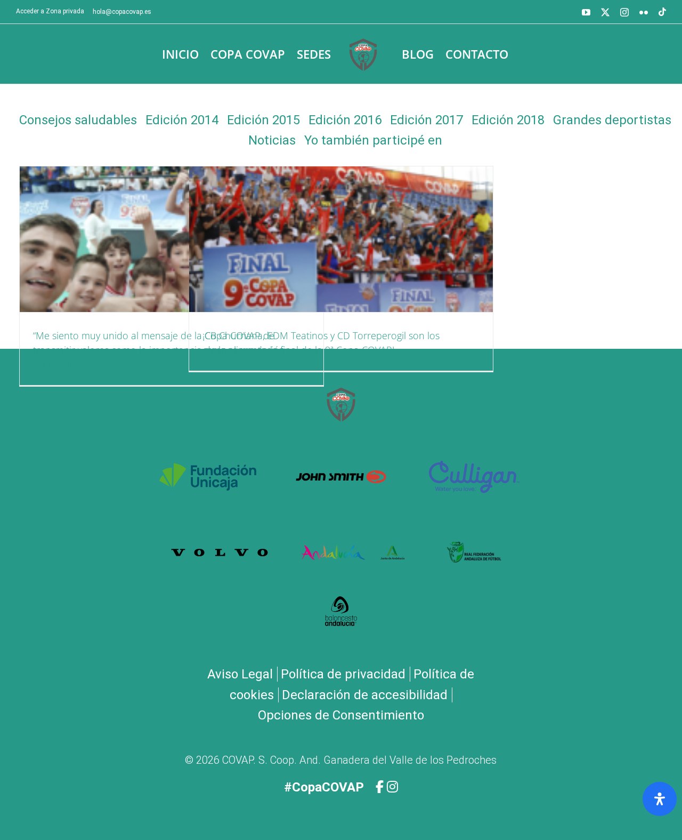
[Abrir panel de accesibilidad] (660, 799)
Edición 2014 (181, 120)
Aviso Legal (240, 674)
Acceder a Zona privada (50, 11)
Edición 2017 (426, 120)
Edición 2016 (344, 120)
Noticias (272, 140)
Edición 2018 (508, 120)
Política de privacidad (343, 674)
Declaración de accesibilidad (365, 694)
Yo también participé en (373, 140)
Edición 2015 (263, 120)
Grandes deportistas (612, 120)
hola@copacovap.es (122, 11)
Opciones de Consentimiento (341, 715)
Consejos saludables (78, 120)
